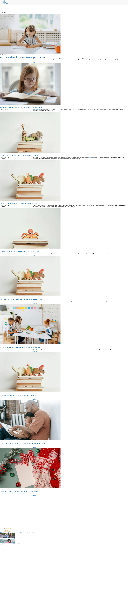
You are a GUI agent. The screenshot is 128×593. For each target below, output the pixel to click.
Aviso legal (3, 592)
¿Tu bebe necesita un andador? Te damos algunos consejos (9, 538)
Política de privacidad (4, 590)
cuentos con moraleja (37, 109)
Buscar (4, 1)
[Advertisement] (24, 8)
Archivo (4, 0)
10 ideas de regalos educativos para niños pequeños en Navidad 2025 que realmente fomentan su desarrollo (17, 532)
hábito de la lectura (63, 58)
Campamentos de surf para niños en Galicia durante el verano (10, 543)
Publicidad (2, 591)
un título (90, 157)
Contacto (4, 2)
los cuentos (39, 253)
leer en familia (61, 398)
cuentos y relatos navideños (37, 493)
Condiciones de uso (4, 589)
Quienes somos (5, 3)
